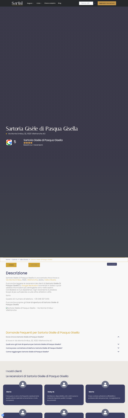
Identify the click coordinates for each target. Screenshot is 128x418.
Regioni (29, 3)
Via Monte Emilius (13, 280)
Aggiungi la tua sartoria (107, 3)
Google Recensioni (30, 285)
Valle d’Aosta (50, 280)
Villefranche (32, 280)
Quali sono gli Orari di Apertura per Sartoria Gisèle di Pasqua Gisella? (33, 344)
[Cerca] (95, 3)
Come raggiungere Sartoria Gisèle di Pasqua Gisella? (27, 352)
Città (38, 3)
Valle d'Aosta (24, 260)
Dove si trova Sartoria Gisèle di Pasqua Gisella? (25, 337)
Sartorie (14, 260)
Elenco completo (50, 3)
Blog (59, 3)
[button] (34, 265)
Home (8, 260)
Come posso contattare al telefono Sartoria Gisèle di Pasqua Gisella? (34, 348)
